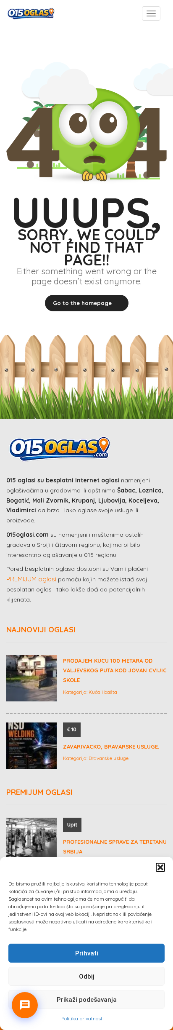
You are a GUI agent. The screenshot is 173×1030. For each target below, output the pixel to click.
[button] (160, 867)
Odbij (86, 976)
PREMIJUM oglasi (31, 579)
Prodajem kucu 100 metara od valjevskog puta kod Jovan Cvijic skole (115, 670)
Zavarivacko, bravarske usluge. (111, 746)
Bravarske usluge (108, 758)
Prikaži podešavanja (87, 999)
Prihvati (86, 953)
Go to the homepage (82, 303)
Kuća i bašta (103, 692)
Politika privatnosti (82, 1018)
